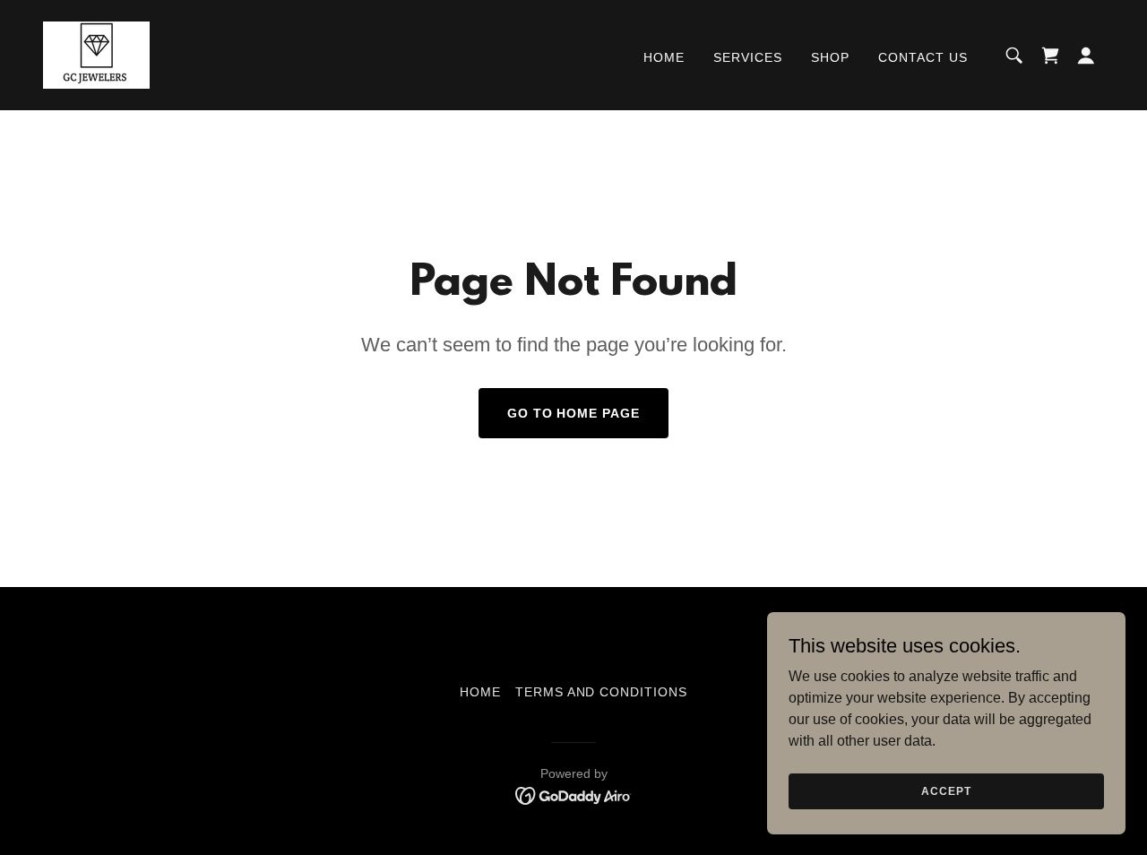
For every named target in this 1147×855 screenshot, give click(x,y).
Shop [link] (830, 57)
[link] (96, 54)
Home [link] (664, 57)
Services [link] (747, 57)
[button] (1086, 55)
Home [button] (480, 692)
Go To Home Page (574, 413)
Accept (945, 790)
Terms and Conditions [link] (601, 692)
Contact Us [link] (923, 57)
